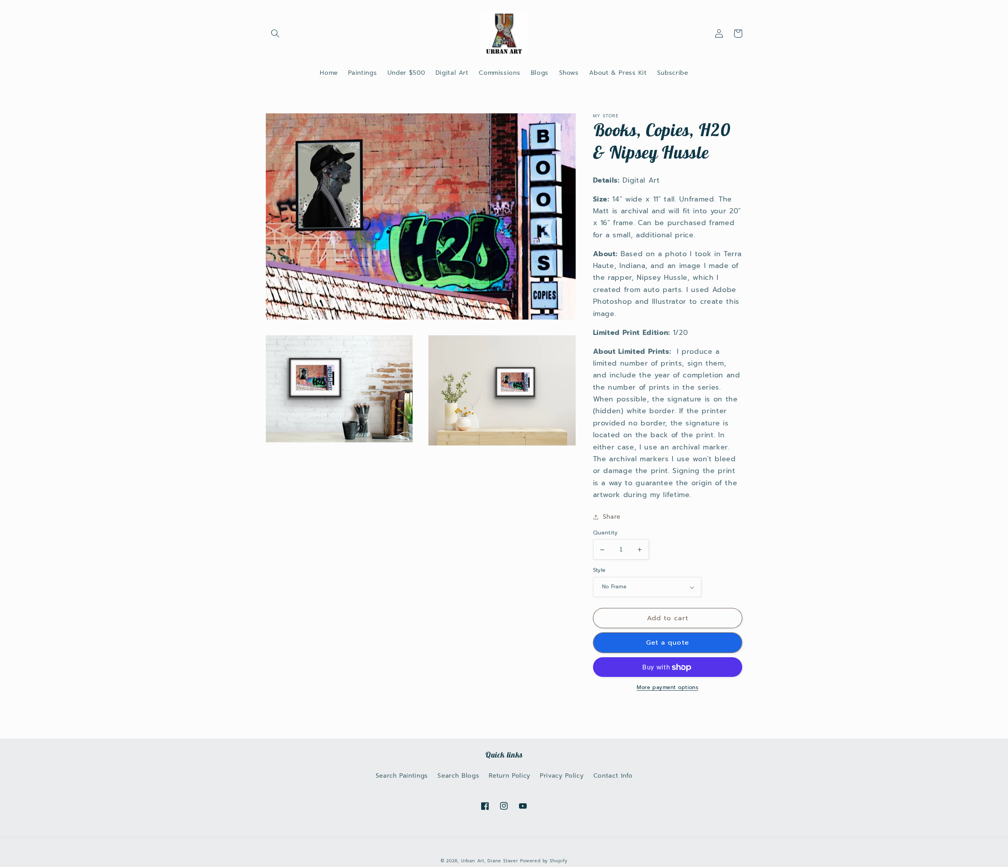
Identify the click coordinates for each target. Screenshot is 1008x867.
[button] (275, 33)
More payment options (667, 687)
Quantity (605, 533)
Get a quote (667, 643)
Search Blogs (458, 775)
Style (599, 570)
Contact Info (613, 775)
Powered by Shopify (543, 861)
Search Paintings (402, 775)
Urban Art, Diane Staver (489, 861)
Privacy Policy (562, 775)
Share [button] (612, 516)
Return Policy (509, 775)
